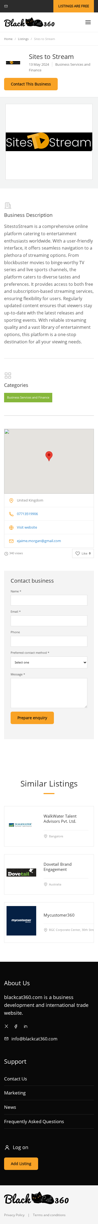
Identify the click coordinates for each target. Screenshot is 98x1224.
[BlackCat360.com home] (29, 22)
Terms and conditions (49, 1215)
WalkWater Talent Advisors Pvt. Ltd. (60, 818)
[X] (6, 1026)
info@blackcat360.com (34, 1039)
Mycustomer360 (59, 915)
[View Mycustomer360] (21, 920)
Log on (20, 1147)
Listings (23, 39)
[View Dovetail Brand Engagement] (21, 872)
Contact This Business (31, 84)
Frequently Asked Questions (34, 1121)
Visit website (27, 527)
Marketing (15, 1093)
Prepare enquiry (32, 717)
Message (18, 674)
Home (8, 39)
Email (16, 611)
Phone (15, 632)
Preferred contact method (30, 653)
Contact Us (15, 1079)
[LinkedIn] (25, 1026)
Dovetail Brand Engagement (58, 866)
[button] (49, 456)
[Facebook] (16, 1026)
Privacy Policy (14, 1215)
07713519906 (27, 513)
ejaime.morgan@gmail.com (39, 540)
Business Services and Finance (28, 398)
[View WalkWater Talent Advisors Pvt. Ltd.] (21, 824)
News (10, 1107)
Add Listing (21, 1163)
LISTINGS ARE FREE (73, 6)
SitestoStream (18, 226)
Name (16, 591)
